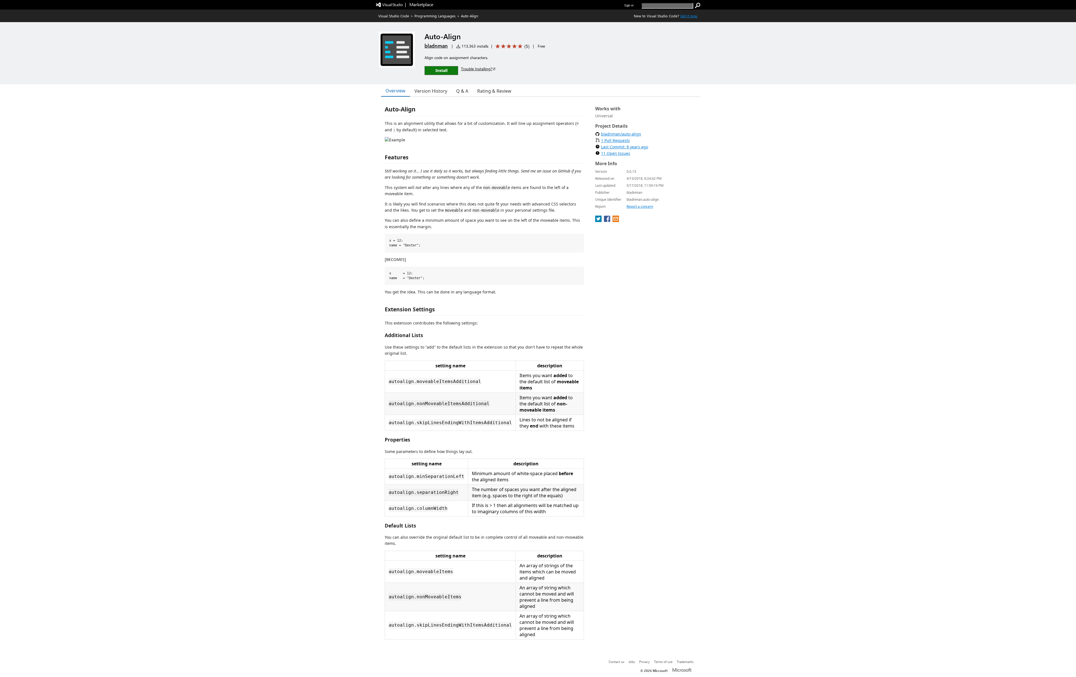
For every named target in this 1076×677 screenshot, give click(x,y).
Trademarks (685, 661)
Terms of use (663, 661)
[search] (698, 5)
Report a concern (640, 206)
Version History (430, 91)
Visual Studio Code (393, 15)
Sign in (629, 5)
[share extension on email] (616, 220)
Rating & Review (494, 91)
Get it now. (689, 15)
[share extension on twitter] (599, 220)
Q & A (462, 91)
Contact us (616, 661)
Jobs (632, 661)
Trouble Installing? (476, 68)
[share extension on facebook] (607, 220)
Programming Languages (435, 15)
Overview (395, 91)
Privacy (644, 661)
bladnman (436, 45)
